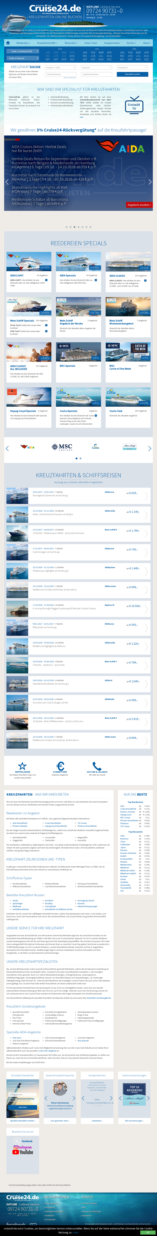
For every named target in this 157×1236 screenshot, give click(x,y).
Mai (85, 56)
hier (81, 117)
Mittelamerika (126, 864)
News (146, 42)
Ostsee (15, 900)
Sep (48, 59)
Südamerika (125, 885)
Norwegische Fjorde (86, 900)
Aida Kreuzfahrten (20, 823)
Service (131, 42)
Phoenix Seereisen (20, 826)
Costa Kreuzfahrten (53, 823)
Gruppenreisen (112, 42)
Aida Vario (17, 1037)
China (122, 841)
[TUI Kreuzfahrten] (130, 447)
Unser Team (90, 42)
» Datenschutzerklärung (90, 1211)
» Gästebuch (49, 1215)
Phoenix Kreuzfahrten (129, 820)
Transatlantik (50, 906)
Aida (122, 806)
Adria (122, 836)
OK (148, 1232)
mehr (76, 1232)
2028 (134, 49)
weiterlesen (96, 1120)
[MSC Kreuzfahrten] (61, 447)
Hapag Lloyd (125, 814)
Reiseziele (70, 42)
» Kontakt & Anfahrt (89, 1203)
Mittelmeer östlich (127, 870)
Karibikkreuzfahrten (21, 909)
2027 (97, 49)
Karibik (123, 856)
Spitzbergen (18, 903)
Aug (72, 56)
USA (122, 890)
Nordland (49, 900)
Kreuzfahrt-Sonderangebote (99, 998)
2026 (60, 49)
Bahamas (124, 838)
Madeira (123, 862)
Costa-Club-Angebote (47, 1050)
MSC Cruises (125, 817)
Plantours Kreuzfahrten (87, 826)
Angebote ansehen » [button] (139, 208)
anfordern (23, 1107)
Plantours (124, 823)
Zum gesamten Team (59, 1120)
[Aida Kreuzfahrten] (27, 446)
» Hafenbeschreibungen (53, 1211)
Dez (72, 59)
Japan (123, 847)
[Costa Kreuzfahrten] (95, 446)
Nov (64, 59)
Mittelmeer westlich (128, 873)
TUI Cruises (82, 823)
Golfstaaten (125, 844)
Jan (85, 52)
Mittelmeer (17, 906)
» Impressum (86, 1215)
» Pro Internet (49, 1207)
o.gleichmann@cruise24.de (60, 1108)
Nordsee (123, 876)
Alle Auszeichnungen (133, 1120)
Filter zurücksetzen (70, 77)
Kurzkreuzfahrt (126, 859)
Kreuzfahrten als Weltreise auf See (58, 909)
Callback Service (110, 7)
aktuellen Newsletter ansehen (22, 1120)
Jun (93, 56)
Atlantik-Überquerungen (87, 906)
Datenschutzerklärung (25, 1099)
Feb (93, 52)
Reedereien (22, 42)
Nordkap (49, 903)
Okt (56, 59)
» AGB (83, 1207)
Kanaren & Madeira (128, 853)
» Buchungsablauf (51, 1203)
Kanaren (81, 903)
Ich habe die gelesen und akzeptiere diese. (21, 1100)
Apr (109, 52)
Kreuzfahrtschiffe (46, 42)
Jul (101, 56)
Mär (101, 52)
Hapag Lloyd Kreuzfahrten (56, 826)
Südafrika (124, 882)
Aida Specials (83, 1040)
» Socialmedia (50, 1219)
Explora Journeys (127, 811)
